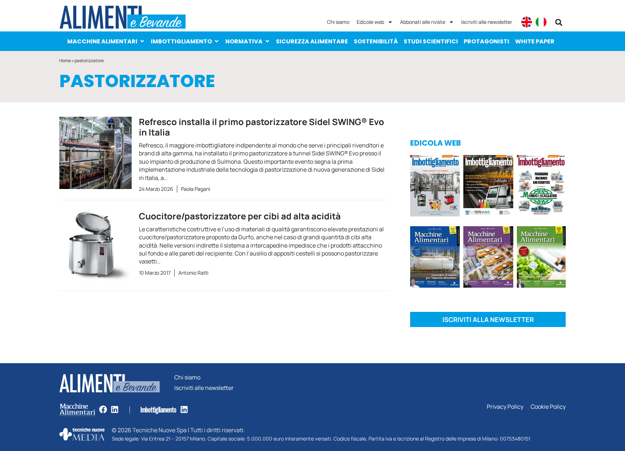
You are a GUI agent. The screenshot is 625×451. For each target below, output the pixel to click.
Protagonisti (486, 41)
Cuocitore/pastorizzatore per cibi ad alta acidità (240, 216)
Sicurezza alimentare (312, 41)
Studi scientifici (431, 41)
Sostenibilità (376, 41)
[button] (559, 22)
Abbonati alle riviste (422, 21)
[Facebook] (103, 409)
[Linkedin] (115, 409)
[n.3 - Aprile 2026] (541, 187)
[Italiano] (541, 22)
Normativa (244, 41)
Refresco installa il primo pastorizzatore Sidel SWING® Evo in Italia (261, 127)
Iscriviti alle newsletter (486, 21)
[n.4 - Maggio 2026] (488, 187)
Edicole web (370, 21)
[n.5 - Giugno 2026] (435, 258)
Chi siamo (338, 21)
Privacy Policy (505, 406)
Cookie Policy (548, 406)
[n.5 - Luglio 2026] (435, 187)
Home (65, 60)
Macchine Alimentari (102, 41)
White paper (534, 41)
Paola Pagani (195, 188)
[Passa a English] (526, 22)
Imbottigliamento (181, 41)
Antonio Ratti (193, 272)
